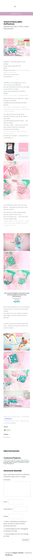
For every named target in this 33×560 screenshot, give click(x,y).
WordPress (8, 555)
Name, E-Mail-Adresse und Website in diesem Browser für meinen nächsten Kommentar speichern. (15, 524)
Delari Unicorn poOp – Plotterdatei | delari (16, 460)
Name (6, 502)
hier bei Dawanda (11, 423)
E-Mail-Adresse (8, 509)
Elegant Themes (18, 553)
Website (6, 516)
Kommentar (7, 479)
